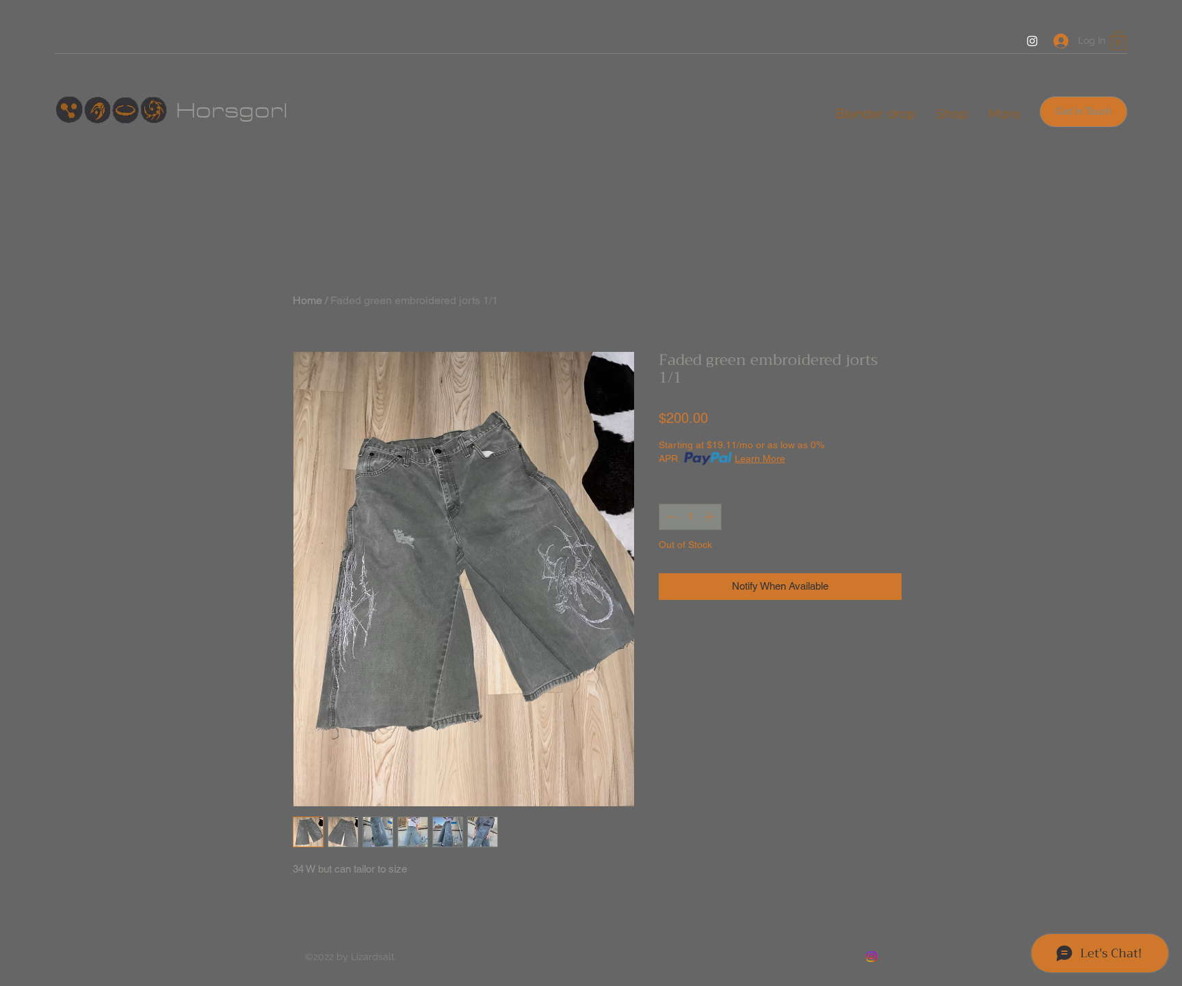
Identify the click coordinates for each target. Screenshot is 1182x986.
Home (307, 300)
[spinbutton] (690, 517)
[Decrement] (670, 517)
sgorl (256, 111)
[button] (1118, 41)
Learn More (760, 458)
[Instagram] (1032, 41)
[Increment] (711, 517)
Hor (200, 111)
